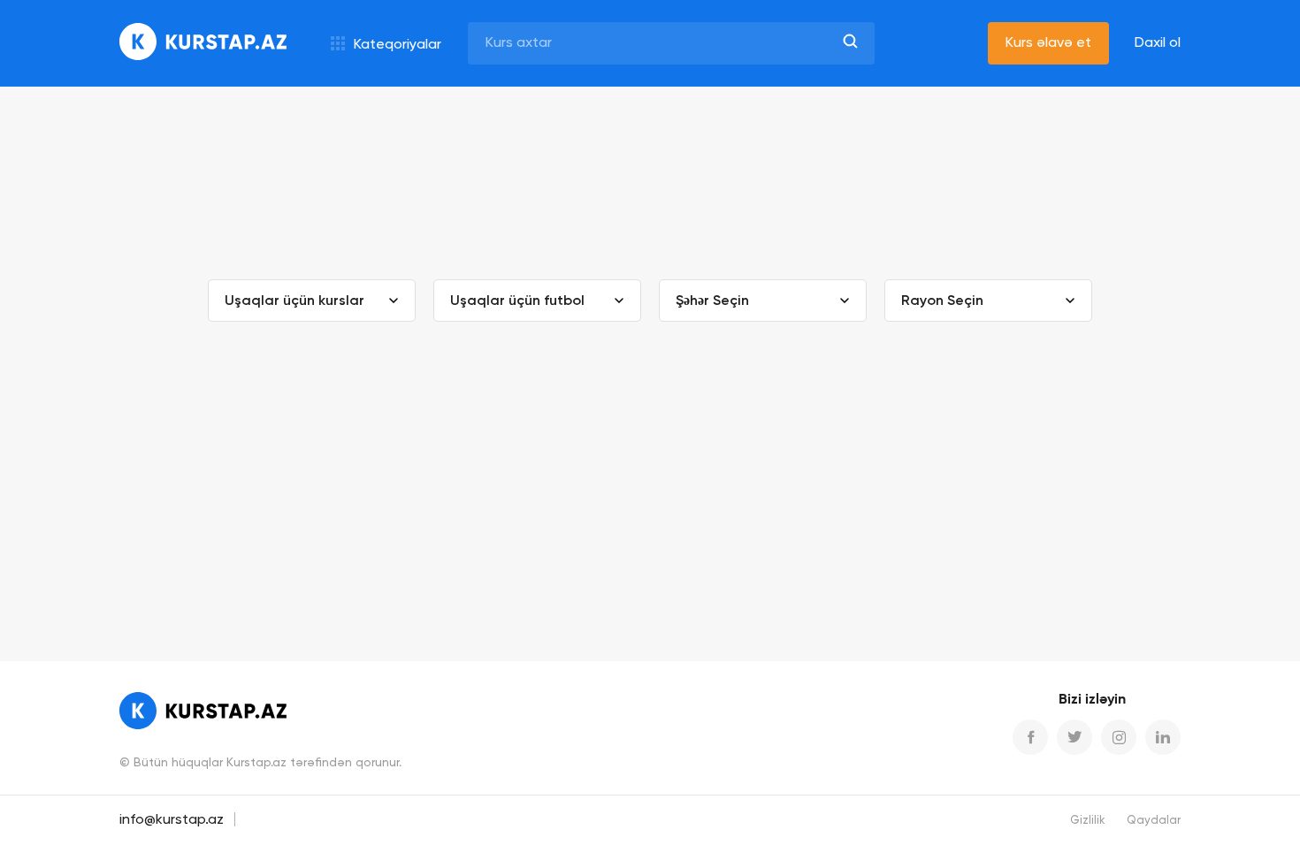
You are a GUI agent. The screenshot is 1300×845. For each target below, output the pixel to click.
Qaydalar (1154, 820)
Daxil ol (1158, 43)
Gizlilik (1087, 820)
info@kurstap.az (171, 820)
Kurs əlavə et (1048, 43)
